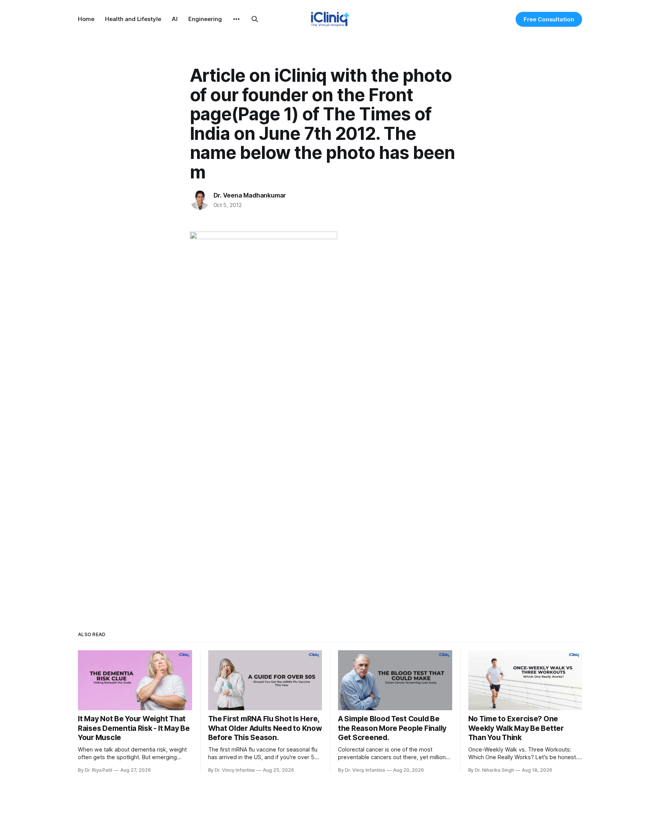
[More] (236, 19)
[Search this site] (255, 19)
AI (175, 19)
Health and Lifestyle (133, 19)
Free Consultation (549, 19)
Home (86, 19)
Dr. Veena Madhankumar (250, 195)
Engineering (205, 19)
